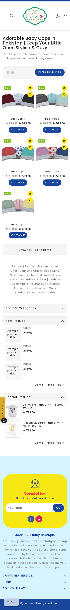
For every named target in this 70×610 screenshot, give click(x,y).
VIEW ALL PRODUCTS (48, 385)
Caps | (53, 288)
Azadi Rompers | (37, 288)
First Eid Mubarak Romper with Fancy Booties (43, 424)
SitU (52, 292)
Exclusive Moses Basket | (35, 275)
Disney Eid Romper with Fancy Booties (43, 406)
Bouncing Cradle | (32, 271)
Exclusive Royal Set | (35, 279)
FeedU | (44, 292)
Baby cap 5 (18, 224)
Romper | (20, 288)
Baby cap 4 (18, 118)
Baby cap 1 (52, 118)
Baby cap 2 (18, 171)
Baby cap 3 (52, 171)
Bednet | (33, 292)
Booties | (21, 292)
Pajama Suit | (40, 284)
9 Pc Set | (18, 266)
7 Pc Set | (31, 266)
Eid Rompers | (21, 284)
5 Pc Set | (44, 266)
